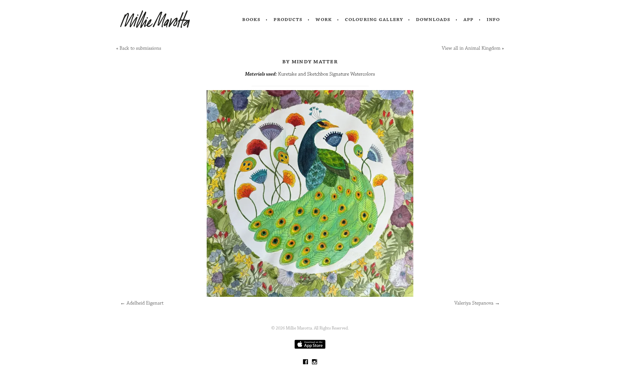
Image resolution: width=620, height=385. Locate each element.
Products (288, 19)
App (468, 19)
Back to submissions (140, 48)
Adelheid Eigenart (141, 303)
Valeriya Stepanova (477, 303)
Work (323, 19)
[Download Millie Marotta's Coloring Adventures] (310, 347)
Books (251, 19)
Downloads (433, 19)
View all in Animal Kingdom (471, 48)
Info (493, 19)
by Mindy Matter (310, 61)
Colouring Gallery (374, 19)
